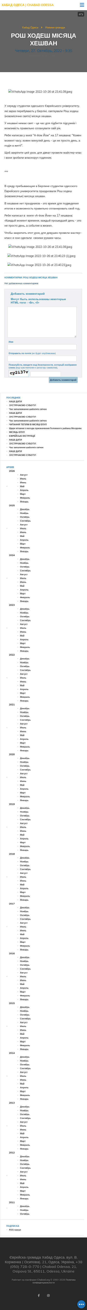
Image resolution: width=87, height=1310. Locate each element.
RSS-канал (15, 1229)
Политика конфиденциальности (54, 1281)
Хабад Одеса (30, 27)
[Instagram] (48, 1295)
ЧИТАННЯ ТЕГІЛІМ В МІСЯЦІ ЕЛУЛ (28, 424)
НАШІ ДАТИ (15, 401)
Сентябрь (25, 520)
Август (24, 474)
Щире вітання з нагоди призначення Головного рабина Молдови (45, 428)
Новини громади (55, 27)
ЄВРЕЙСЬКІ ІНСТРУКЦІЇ (22, 436)
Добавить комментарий (28, 293)
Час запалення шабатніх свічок (26, 447)
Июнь (23, 482)
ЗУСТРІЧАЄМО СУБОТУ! (22, 405)
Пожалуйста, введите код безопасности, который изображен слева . (43, 366)
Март (22, 494)
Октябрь (25, 517)
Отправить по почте (32, 353)
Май (22, 486)
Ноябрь (24, 513)
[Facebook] (38, 1295)
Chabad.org (43, 1279)
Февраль (25, 497)
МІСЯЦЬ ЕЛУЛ (17, 432)
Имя (11, 341)
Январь (24, 501)
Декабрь (25, 509)
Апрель (24, 490)
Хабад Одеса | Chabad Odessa (28, 5)
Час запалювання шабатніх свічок (28, 409)
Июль (23, 478)
